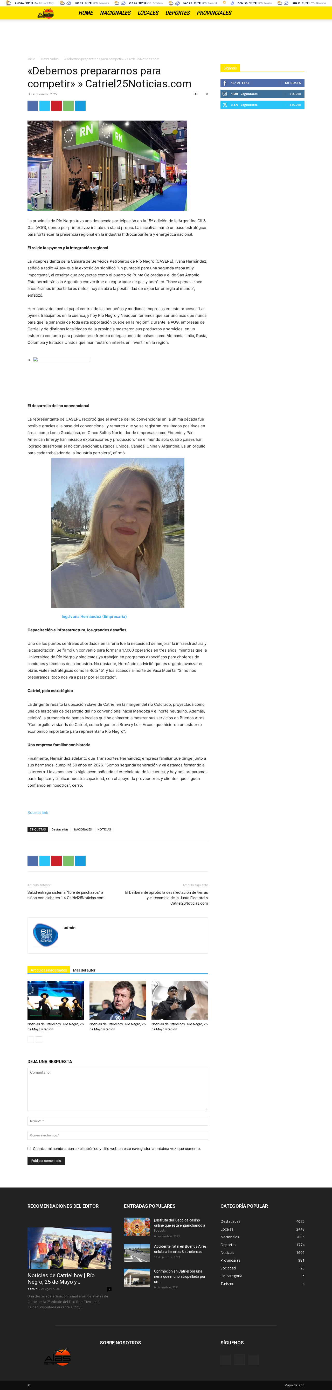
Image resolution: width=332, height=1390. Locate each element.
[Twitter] (301, 12)
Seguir (295, 94)
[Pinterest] (56, 106)
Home (85, 13)
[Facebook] (282, 12)
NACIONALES (83, 829)
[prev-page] (30, 1039)
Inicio (31, 59)
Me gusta (293, 83)
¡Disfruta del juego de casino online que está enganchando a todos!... (179, 1225)
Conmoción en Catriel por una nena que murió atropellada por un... (179, 1276)
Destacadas (49, 59)
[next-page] (39, 1039)
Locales (147, 13)
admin (69, 927)
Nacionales (115, 13)
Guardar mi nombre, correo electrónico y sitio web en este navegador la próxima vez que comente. (117, 1148)
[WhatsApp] (68, 106)
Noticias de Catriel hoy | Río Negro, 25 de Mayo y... (61, 1278)
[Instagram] (291, 12)
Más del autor (84, 970)
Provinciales (214, 13)
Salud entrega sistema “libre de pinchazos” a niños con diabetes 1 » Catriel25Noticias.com (66, 895)
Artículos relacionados (49, 970)
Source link (37, 812)
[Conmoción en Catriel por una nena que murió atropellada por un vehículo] (137, 1278)
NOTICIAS (104, 829)
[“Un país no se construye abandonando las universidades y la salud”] (120, 376)
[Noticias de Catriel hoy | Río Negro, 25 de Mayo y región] (55, 1000)
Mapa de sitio (295, 1385)
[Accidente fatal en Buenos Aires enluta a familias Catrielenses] (137, 1253)
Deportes (177, 13)
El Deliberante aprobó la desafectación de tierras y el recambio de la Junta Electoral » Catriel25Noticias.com (166, 898)
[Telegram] (80, 106)
